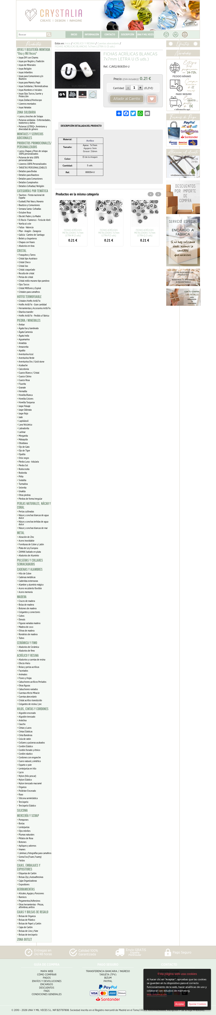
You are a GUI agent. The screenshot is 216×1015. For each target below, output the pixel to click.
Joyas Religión (25, 68)
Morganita (23, 435)
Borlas (21, 823)
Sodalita (22, 480)
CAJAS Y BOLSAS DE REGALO (32, 912)
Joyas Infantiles (26, 72)
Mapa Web (46, 971)
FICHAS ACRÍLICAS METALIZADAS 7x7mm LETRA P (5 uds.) (72, 232)
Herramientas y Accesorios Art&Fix (35, 308)
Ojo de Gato (24, 446)
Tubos (21, 638)
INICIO (74, 34)
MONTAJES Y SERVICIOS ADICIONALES (30, 136)
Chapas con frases (27, 242)
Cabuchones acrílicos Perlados (32, 681)
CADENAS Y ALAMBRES (30, 569)
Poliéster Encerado (27, 790)
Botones (22, 842)
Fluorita (22, 383)
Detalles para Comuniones (31, 178)
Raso (21, 794)
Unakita (22, 491)
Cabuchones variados (28, 689)
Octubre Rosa (25, 212)
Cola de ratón (25, 738)
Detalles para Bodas (28, 171)
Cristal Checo (25, 262)
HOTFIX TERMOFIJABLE (29, 297)
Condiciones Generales (47, 994)
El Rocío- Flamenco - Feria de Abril (34, 219)
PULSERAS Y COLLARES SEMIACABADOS (30, 562)
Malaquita (23, 439)
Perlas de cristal (26, 277)
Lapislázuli (24, 420)
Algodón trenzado (27, 716)
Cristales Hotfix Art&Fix (29, 300)
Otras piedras (25, 495)
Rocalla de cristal (26, 273)
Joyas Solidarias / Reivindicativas (33, 86)
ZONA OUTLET (24, 939)
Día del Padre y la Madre (30, 216)
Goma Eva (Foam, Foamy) (30, 856)
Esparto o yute (25, 764)
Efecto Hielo (24, 663)
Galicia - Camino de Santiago (32, 234)
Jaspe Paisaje (24, 406)
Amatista (22, 343)
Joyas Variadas (25, 107)
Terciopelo (23, 801)
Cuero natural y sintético (30, 761)
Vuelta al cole (25, 223)
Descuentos (46, 988)
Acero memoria (26, 592)
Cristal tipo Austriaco (28, 258)
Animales (23, 674)
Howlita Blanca (26, 395)
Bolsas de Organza (27, 916)
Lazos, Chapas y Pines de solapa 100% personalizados (33, 152)
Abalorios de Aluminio (29, 555)
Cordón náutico (26, 753)
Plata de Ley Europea (28, 548)
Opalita (22, 454)
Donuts (22, 619)
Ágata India (24, 335)
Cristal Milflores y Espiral (30, 288)
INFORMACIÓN (92, 34)
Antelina (22, 720)
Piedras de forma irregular (30, 498)
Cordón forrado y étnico (29, 750)
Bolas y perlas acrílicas (29, 667)
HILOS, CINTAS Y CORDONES (32, 709)
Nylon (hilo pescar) (27, 776)
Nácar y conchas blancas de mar (33, 528)
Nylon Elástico (25, 779)
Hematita (23, 391)
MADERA (21, 597)
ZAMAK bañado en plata (30, 551)
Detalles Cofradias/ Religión (31, 186)
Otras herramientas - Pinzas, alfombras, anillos (31, 906)
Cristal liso (23, 265)
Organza (22, 787)
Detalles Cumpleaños (28, 182)
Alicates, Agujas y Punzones (31, 893)
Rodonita (23, 472)
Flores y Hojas (25, 678)
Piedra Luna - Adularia (29, 461)
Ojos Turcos (24, 284)
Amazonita (23, 346)
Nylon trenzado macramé (30, 783)
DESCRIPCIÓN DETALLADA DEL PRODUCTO (81, 126)
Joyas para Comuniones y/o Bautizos (31, 77)
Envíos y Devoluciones (46, 981)
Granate (22, 387)
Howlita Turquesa (27, 402)
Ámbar (22, 324)
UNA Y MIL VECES (145, 34)
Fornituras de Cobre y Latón (31, 544)
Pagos (47, 978)
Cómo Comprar (46, 974)
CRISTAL (21, 251)
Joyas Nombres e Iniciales (30, 89)
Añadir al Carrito (126, 99)
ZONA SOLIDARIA (26, 112)
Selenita (22, 487)
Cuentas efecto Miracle (29, 692)
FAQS (47, 991)
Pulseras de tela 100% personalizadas (29, 159)
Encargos (46, 984)
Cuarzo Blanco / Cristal (29, 372)
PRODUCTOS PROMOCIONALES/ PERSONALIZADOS (34, 145)
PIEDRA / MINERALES (28, 320)
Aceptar (179, 1004)
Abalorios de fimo (27, 650)
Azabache (23, 365)
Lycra (21, 772)
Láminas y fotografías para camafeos (35, 853)
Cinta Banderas (25, 735)
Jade (21, 417)
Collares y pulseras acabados (32, 742)
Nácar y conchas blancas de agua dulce (34, 516)
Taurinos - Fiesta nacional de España (32, 196)
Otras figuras (24, 685)
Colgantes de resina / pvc (30, 704)
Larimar (22, 432)
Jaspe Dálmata (25, 409)
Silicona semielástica (28, 798)
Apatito (22, 350)
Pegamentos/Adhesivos (29, 900)
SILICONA (22, 810)
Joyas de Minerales (27, 65)
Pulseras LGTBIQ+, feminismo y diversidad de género (33, 128)
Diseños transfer (26, 311)
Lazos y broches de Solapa (31, 116)
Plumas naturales (26, 834)
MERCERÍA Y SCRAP (28, 816)
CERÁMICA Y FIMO (27, 643)
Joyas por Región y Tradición (31, 61)
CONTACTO (109, 34)
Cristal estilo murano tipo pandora (34, 280)
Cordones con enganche (30, 757)
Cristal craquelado (27, 269)
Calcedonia (24, 369)
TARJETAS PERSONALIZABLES (33, 167)
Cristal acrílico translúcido (30, 700)
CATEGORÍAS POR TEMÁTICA (32, 191)
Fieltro (22, 860)
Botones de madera (27, 608)
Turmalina (23, 483)
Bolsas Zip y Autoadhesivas (31, 877)
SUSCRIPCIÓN (127, 34)
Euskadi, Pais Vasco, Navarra (31, 201)
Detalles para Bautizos (29, 175)
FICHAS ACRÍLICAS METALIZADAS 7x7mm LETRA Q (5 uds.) (108, 232)
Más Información (157, 994)
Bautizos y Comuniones (29, 205)
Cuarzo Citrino (25, 376)
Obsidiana (23, 443)
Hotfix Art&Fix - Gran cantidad (33, 304)
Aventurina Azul (26, 354)
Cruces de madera (27, 600)
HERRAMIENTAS (26, 889)
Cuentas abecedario (28, 696)
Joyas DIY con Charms (28, 57)
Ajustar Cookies (197, 1004)
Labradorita (24, 428)
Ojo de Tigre (24, 450)
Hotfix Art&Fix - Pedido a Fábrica (34, 315)
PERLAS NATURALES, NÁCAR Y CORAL (34, 505)
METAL (20, 533)
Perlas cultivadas (26, 511)
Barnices (22, 897)
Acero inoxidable (26, 540)
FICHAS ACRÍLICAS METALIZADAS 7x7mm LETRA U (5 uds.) (144, 232)
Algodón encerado (27, 713)
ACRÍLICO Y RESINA (28, 655)
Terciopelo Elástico (27, 805)
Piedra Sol (23, 465)
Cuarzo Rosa (24, 380)
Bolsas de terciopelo (28, 934)
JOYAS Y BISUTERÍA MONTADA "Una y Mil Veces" (33, 51)
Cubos (21, 615)
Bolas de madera (26, 604)
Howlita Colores (26, 398)
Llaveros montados (27, 103)
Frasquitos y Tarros (27, 254)
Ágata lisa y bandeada (28, 328)
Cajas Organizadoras (28, 880)
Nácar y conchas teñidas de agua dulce (33, 523)
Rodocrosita (24, 469)
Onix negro (24, 457)
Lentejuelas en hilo (27, 768)
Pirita (21, 476)
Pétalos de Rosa (26, 838)
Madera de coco (26, 626)
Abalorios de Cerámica (29, 646)
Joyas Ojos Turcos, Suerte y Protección (31, 95)
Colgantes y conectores (29, 612)
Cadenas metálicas (27, 577)
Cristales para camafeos (29, 291)
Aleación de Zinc (26, 536)
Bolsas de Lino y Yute (28, 930)
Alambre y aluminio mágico (31, 584)
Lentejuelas (24, 827)
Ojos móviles (24, 830)
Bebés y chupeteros (28, 238)
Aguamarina (24, 339)
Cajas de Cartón (26, 927)
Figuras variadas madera (29, 623)
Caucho (22, 724)
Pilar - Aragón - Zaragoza (30, 231)
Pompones (23, 819)
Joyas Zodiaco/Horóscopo (30, 100)
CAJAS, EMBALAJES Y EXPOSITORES (28, 867)
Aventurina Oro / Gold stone (31, 361)
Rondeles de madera (28, 634)
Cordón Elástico (26, 746)
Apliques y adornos (27, 845)
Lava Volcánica (25, 424)
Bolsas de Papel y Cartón (30, 923)
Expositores (24, 884)
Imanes (22, 849)
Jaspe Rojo (23, 413)
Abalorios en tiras (26, 245)
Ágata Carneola (26, 332)
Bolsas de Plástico (27, 919)
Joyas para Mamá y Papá (29, 82)
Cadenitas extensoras (28, 580)
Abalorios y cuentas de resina (32, 659)
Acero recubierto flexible (30, 588)
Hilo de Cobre (25, 573)
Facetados (23, 670)
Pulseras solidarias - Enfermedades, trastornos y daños (35, 121)
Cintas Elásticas (25, 731)
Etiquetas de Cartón (27, 873)
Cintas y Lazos (25, 727)
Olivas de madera (26, 630)
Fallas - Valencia (26, 227)
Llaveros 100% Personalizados (32, 163)
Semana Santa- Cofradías (30, 208)
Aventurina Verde (26, 357)
